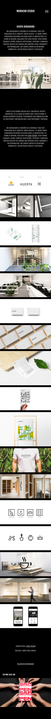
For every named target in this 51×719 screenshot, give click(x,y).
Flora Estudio (32, 136)
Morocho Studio (26, 11)
